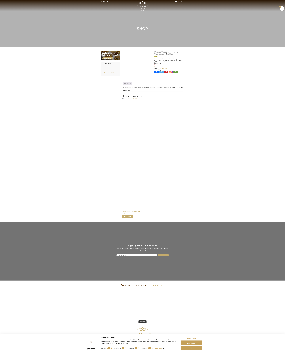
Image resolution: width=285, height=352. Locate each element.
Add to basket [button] (128, 216)
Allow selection (191, 343)
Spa (103, 70)
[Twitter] (161, 72)
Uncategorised (163, 68)
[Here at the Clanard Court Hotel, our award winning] (142, 303)
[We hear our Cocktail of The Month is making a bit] (256, 303)
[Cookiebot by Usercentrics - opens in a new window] (90, 349)
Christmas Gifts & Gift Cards (110, 73)
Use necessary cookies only (191, 348)
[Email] (175, 72)
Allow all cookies (191, 338)
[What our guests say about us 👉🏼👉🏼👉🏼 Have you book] (28, 303)
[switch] (124, 348)
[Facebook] (156, 72)
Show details (158, 348)
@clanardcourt (156, 285)
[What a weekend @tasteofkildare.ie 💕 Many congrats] (85, 303)
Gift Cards (105, 66)
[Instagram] (171, 72)
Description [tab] (127, 83)
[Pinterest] (166, 72)
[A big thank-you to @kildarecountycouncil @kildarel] (199, 303)
